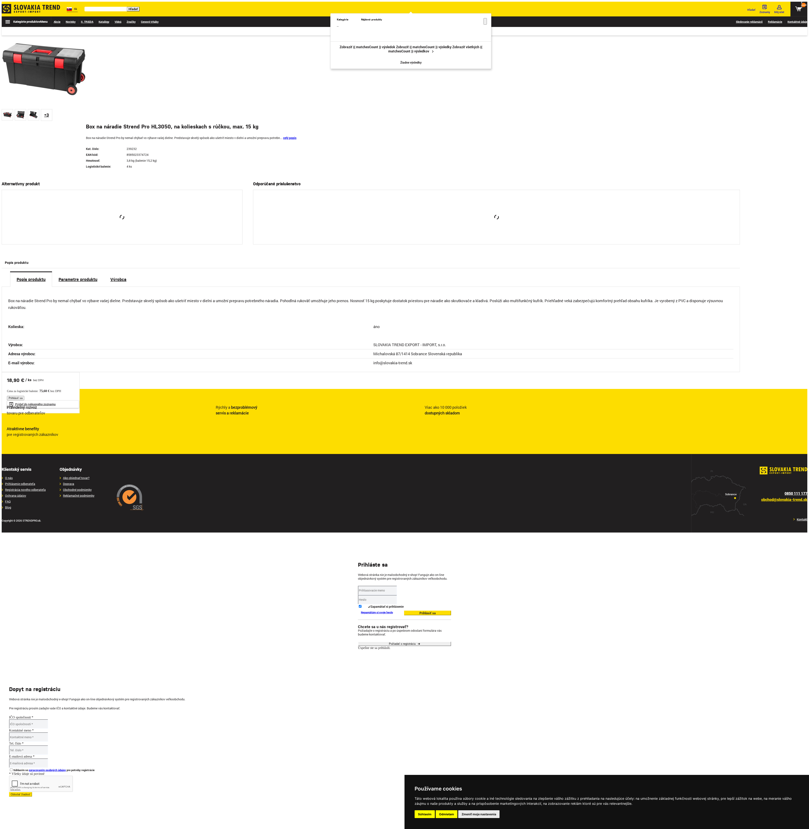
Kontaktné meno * (21, 730)
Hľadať (133, 9)
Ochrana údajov (15, 495)
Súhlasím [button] (424, 814)
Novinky (71, 22)
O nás (9, 478)
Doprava (68, 484)
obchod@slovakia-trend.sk (784, 499)
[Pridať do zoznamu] (233, 233)
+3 (46, 114)
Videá (118, 22)
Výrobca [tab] (118, 279)
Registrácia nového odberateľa (25, 489)
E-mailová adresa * (22, 756)
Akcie (57, 22)
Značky (131, 22)
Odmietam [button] (446, 814)
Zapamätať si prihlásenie (387, 607)
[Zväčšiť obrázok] (84, 102)
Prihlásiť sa (116, 233)
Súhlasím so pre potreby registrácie (54, 770)
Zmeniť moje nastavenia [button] (479, 814)
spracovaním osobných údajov (47, 770)
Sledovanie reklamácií (749, 22)
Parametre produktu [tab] (78, 279)
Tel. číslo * (16, 743)
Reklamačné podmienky (78, 495)
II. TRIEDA (87, 22)
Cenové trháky (150, 22)
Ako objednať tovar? (76, 478)
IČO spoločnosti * (21, 717)
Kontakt (802, 519)
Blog (8, 507)
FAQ (8, 501)
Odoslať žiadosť (20, 794)
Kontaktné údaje (797, 22)
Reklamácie (775, 22)
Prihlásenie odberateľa (20, 484)
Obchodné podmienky (77, 489)
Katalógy (104, 22)
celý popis (289, 138)
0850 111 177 (796, 493)
